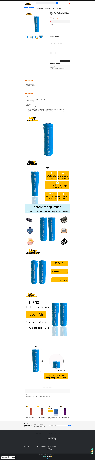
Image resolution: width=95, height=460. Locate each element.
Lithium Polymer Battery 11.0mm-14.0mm (52, 443)
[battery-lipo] (51, 456)
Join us (51, 68)
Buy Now (65, 60)
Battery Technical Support (56, 6)
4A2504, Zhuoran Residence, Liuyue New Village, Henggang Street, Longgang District (53, 447)
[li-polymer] (48, 456)
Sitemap (60, 436)
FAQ (59, 437)
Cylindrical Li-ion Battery (26, 446)
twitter (52, 72)
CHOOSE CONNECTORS (39, 8)
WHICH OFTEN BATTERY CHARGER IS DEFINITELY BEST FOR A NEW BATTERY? (41, 447)
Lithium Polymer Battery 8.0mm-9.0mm (52, 440)
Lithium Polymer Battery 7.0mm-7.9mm (52, 439)
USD (50, 18)
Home (43, 6)
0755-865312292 (50, 448)
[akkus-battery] (50, 456)
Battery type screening (48, 8)
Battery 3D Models (58, 8)
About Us (60, 433)
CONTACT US (63, 6)
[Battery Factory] (47, 456)
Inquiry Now (54, 63)
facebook (50, 72)
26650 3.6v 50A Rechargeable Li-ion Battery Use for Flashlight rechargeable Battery (53, 417)
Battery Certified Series (26, 447)
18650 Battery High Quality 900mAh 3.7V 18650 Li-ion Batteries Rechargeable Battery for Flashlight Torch (41, 417)
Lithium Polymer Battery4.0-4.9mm (51, 436)
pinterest (54, 72)
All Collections (48, 6)
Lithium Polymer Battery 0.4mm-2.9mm (52, 433)
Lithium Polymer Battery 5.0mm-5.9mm (52, 437)
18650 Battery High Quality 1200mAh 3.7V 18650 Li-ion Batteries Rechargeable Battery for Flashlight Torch (30, 417)
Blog (53, 8)
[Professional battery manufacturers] (43, 456)
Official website (38, 6)
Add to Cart (54, 60)
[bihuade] (45, 456)
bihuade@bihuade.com (50, 449)
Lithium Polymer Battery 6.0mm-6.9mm (52, 438)
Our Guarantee (25, 433)
